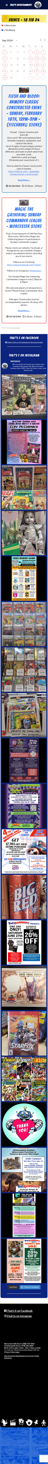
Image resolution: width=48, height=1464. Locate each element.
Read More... (24, 180)
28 (43, 71)
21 (43, 65)
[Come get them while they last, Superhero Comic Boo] (24, 669)
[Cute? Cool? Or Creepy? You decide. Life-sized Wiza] (24, 533)
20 (37, 65)
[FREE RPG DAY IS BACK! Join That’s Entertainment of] (24, 1215)
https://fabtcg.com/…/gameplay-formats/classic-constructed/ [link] (24, 172)
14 (43, 58)
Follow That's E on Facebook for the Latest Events (25, 342)
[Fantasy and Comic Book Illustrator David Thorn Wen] (24, 988)
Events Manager (14, 328)
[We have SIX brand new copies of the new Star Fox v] (24, 1033)
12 (30, 58)
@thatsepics (35, 270)
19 (30, 65)
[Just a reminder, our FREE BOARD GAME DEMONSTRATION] (24, 578)
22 (5, 71)
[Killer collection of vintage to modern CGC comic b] (24, 624)
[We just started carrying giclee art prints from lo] (24, 715)
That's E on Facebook (20, 1310)
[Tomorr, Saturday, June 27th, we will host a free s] (24, 1079)
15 (5, 65)
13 (37, 58)
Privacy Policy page (11, 1352)
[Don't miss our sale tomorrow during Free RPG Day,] (24, 942)
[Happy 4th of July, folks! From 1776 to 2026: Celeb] (24, 851)
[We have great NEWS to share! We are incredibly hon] (24, 1124)
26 (30, 71)
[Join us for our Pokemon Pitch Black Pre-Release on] (24, 806)
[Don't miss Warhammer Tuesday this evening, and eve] (24, 1170)
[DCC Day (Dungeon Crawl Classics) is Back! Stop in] (24, 760)
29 (5, 77)
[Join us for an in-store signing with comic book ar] (24, 442)
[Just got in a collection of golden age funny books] (24, 487)
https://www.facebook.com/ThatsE (24, 265)
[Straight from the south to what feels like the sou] (24, 897)
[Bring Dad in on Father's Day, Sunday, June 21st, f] (24, 1261)
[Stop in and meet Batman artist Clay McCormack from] (24, 396)
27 (37, 71)
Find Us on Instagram (19, 1316)
